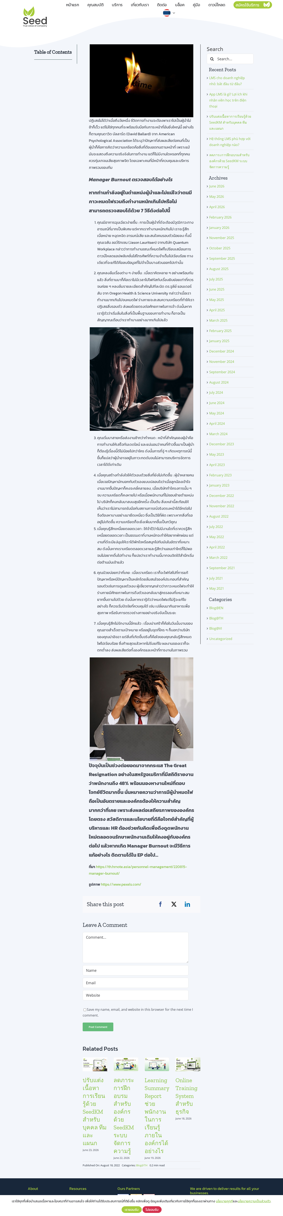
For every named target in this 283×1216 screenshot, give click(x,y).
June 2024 (216, 403)
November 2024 (221, 361)
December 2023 (221, 444)
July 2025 (216, 279)
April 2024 (217, 423)
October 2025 (219, 248)
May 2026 (216, 196)
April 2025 (217, 310)
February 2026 (220, 217)
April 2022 (217, 547)
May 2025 (216, 299)
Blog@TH (142, 1165)
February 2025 (220, 330)
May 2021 (216, 588)
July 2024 (216, 392)
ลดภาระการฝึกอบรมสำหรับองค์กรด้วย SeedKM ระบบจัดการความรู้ (229, 161)
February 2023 (220, 475)
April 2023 (217, 464)
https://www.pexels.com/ (121, 884)
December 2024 (221, 351)
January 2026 (219, 227)
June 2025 (216, 289)
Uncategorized (220, 638)
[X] (174, 904)
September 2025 (222, 258)
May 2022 (216, 537)
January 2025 (219, 341)
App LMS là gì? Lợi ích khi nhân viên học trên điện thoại (228, 100)
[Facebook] (160, 904)
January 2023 (219, 485)
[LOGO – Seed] (35, 6)
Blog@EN (216, 608)
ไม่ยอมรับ (152, 1209)
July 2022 (216, 526)
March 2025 (218, 320)
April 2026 (217, 207)
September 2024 (222, 372)
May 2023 (216, 454)
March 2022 (218, 557)
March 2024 (218, 434)
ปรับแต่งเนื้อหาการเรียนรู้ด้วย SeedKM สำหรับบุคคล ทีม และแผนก (94, 1112)
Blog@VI (215, 628)
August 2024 (219, 382)
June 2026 (216, 186)
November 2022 (221, 506)
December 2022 (221, 495)
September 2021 (222, 568)
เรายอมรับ (132, 1209)
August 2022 (219, 516)
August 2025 (219, 269)
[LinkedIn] (187, 904)
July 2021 (216, 578)
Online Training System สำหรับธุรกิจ (186, 1096)
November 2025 (221, 237)
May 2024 (216, 413)
